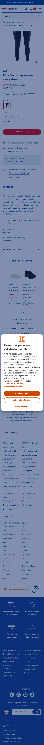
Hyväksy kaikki (22, 393)
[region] (22, 372)
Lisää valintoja (21, 407)
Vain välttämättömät (22, 400)
